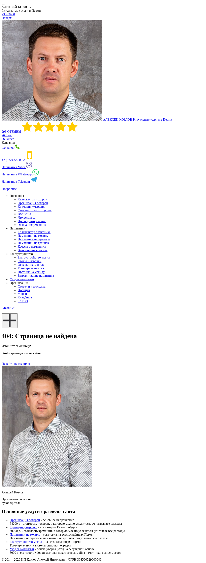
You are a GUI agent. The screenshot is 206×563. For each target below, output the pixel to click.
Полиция (24, 290)
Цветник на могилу (31, 272)
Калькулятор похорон (32, 199)
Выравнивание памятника (36, 275)
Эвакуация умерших (32, 224)
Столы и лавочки (29, 261)
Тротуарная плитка (31, 268)
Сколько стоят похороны (35, 210)
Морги (22, 293)
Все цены (24, 214)
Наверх (7, 18)
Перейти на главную (16, 363)
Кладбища (25, 297)
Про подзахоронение (32, 221)
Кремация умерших (31, 206)
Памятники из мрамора (34, 239)
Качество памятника (32, 246)
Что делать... (26, 217)
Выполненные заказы (32, 250)
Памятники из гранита (33, 243)
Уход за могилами (22, 279)
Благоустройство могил (34, 257)
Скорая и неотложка (31, 286)
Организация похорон (33, 203)
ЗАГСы (23, 301)
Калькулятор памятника (34, 232)
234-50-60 (8, 14)
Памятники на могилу (33, 235)
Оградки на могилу (31, 264)
